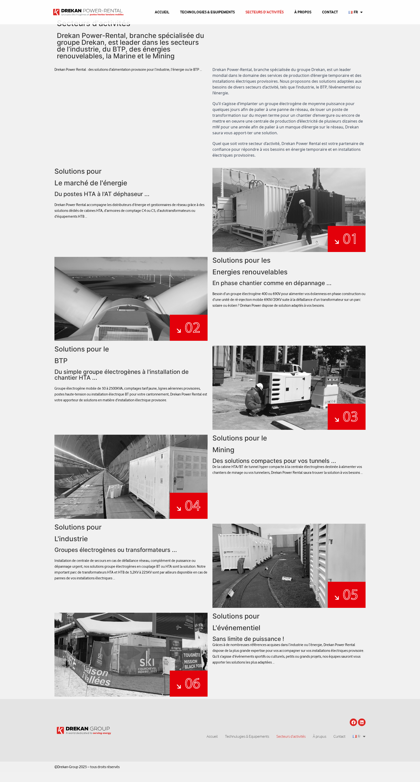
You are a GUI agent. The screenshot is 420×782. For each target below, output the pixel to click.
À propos (302, 12)
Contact (330, 12)
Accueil (162, 12)
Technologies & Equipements (207, 12)
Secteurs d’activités (264, 12)
